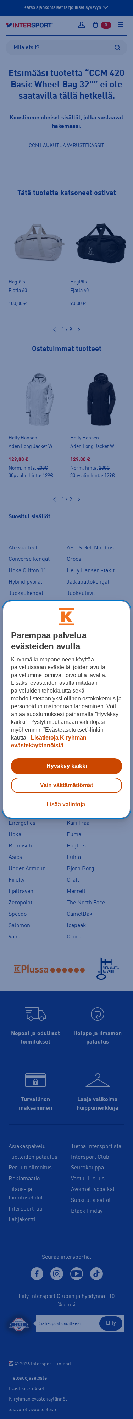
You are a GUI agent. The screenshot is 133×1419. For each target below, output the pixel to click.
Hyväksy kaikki (66, 766)
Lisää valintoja (65, 804)
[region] (66, 709)
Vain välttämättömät (66, 785)
